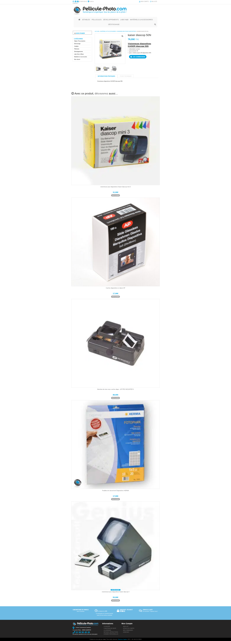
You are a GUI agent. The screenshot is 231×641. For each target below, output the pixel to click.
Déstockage (77, 43)
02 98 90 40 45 (83, 1)
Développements (78, 51)
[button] (122, 36)
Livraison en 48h (102, 611)
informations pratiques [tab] (106, 76)
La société (107, 626)
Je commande (139, 57)
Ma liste (154, 1)
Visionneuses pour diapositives (126, 31)
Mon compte (145, 1)
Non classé (77, 59)
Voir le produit (115, 195)
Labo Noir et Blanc (79, 54)
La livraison (107, 630)
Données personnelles (111, 634)
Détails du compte (128, 628)
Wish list (125, 626)
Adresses (126, 632)
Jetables (76, 46)
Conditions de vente (110, 628)
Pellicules (76, 49)
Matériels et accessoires (108, 31)
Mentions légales (122, 639)
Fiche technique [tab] (125, 76)
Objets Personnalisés (79, 41)
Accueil (97, 31)
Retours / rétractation (111, 632)
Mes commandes (128, 630)
